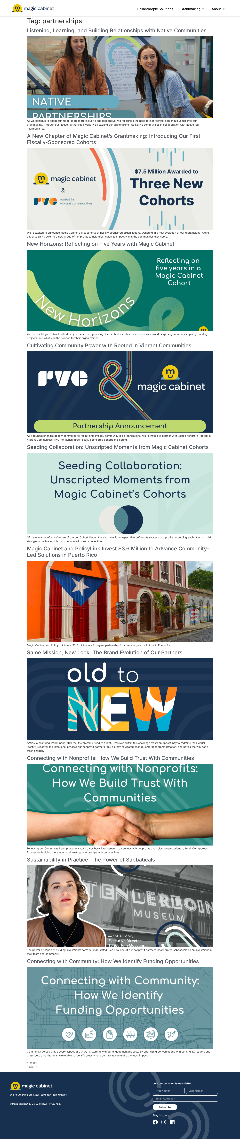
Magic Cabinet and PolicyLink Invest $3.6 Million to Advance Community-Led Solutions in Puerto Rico (118, 551)
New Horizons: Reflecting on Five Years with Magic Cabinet (100, 244)
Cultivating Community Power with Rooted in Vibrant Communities (109, 345)
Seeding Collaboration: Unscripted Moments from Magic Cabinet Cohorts (118, 447)
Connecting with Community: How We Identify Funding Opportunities (113, 961)
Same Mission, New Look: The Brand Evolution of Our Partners (104, 652)
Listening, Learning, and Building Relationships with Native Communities (117, 30)
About (216, 9)
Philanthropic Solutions (155, 9)
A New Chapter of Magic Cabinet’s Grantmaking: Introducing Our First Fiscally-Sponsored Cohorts (113, 139)
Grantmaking (190, 9)
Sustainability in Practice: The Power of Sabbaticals (91, 859)
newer (32, 1066)
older (32, 1062)
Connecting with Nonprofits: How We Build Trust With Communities (110, 758)
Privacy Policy (54, 1104)
